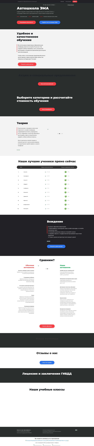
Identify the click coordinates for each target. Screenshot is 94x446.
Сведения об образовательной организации (27, 1)
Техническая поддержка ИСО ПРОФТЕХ (24, 432)
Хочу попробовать (47, 109)
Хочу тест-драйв (47, 362)
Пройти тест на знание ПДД (49, 22)
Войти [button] (75, 1)
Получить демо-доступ (27, 64)
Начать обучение (47, 326)
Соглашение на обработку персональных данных (52, 431)
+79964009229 (70, 5)
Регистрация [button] (68, 1)
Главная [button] (62, 1)
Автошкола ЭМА (33, 8)
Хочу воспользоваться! (47, 83)
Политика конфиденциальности (49, 430)
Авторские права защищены (48, 432)
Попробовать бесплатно (26, 22)
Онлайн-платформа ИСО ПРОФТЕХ (23, 431)
